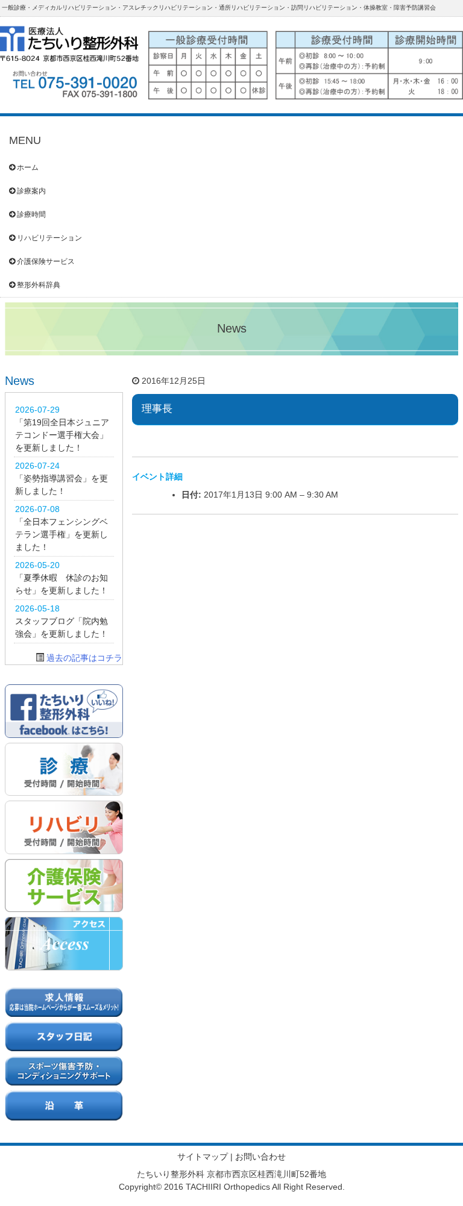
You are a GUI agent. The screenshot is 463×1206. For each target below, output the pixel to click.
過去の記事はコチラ (84, 658)
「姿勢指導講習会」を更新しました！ (61, 484)
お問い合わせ (260, 1156)
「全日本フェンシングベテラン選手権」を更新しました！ (61, 534)
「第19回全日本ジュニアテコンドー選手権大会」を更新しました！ (62, 434)
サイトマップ (202, 1156)
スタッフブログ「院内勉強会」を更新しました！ (61, 627)
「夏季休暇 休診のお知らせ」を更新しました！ (61, 584)
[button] (305, 60)
